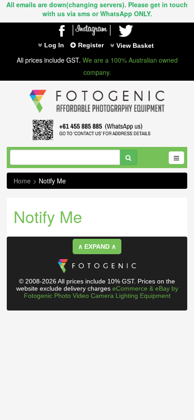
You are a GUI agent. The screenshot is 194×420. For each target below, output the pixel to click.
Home (22, 180)
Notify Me (52, 180)
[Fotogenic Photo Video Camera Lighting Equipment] (97, 89)
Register (91, 45)
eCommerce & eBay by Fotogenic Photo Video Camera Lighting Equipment (101, 292)
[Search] (128, 157)
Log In (54, 45)
